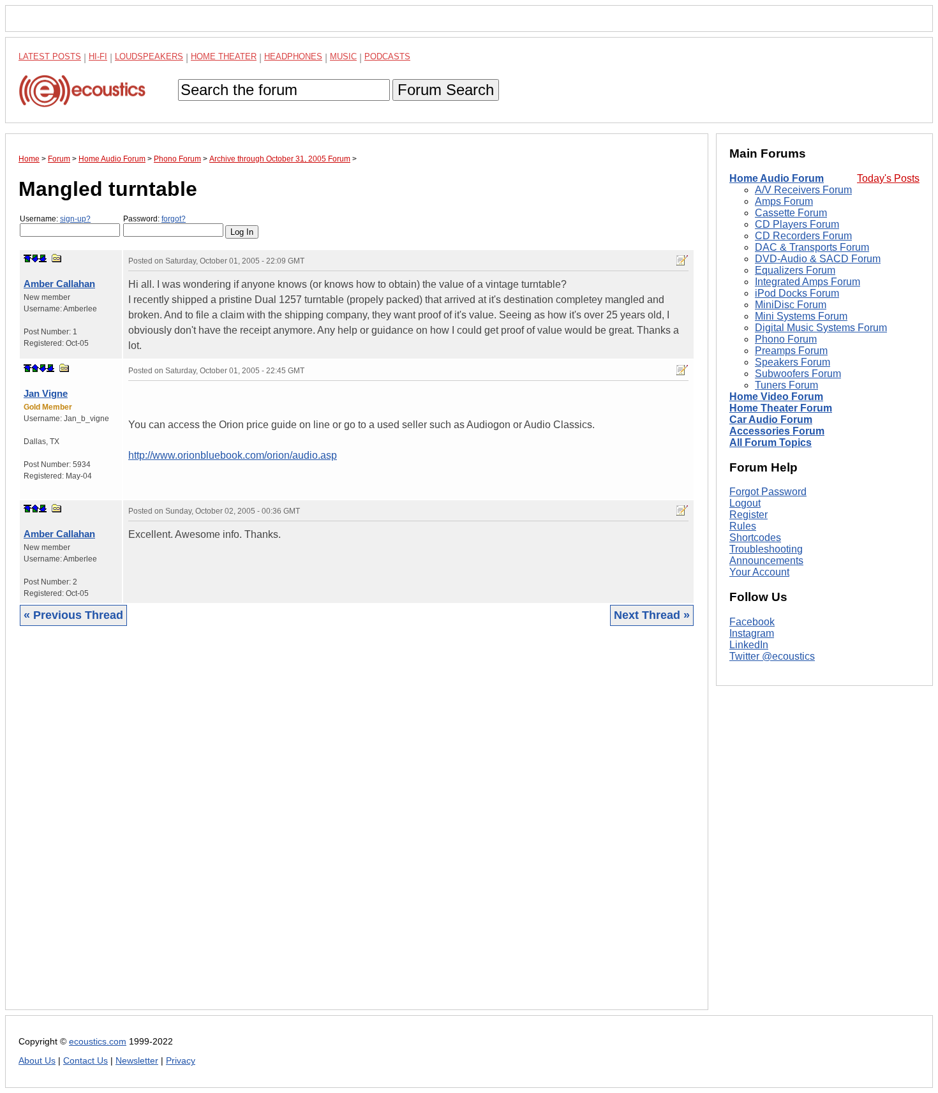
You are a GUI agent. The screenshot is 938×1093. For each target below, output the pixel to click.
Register (748, 514)
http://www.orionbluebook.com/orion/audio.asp (232, 455)
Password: (154, 218)
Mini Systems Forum (801, 316)
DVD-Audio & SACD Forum (818, 258)
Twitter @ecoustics (772, 656)
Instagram (751, 633)
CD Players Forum (797, 224)
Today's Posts (888, 178)
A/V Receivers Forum (803, 189)
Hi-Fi (98, 56)
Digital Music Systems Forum (821, 327)
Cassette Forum (791, 212)
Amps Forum (784, 201)
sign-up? (75, 218)
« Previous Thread (73, 615)
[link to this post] (56, 258)
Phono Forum (786, 339)
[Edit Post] (682, 260)
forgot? (173, 218)
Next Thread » (652, 615)
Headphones (293, 56)
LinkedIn (748, 644)
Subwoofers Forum (798, 373)
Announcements (766, 560)
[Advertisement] (357, 827)
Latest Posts (50, 56)
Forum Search (446, 89)
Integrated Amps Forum (807, 281)
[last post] (43, 258)
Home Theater (224, 56)
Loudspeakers (149, 56)
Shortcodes (755, 537)
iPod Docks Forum (797, 293)
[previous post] (35, 368)
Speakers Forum (792, 362)
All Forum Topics (770, 442)
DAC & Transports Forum (812, 247)
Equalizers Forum (795, 270)
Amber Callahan (59, 283)
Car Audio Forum (770, 419)
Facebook (752, 621)
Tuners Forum (786, 385)
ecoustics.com (97, 1041)
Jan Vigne (46, 393)
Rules (742, 526)
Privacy (180, 1061)
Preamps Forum (791, 350)
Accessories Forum (776, 431)
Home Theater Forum (780, 408)
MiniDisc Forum (790, 304)
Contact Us (85, 1061)
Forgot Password (768, 491)
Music (343, 56)
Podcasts (387, 56)
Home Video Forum (776, 396)
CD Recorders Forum (803, 235)
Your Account (759, 572)
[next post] (35, 258)
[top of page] (27, 258)
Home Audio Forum (776, 178)
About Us (37, 1061)
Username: (55, 218)
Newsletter (136, 1061)
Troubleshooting (766, 549)
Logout (745, 503)
